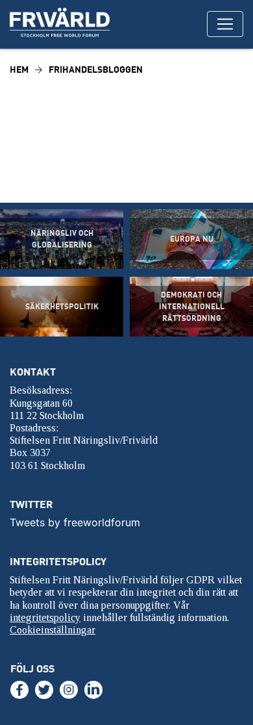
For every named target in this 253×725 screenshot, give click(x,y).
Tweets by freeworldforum (75, 522)
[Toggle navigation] (225, 24)
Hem (19, 69)
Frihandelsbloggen (96, 69)
